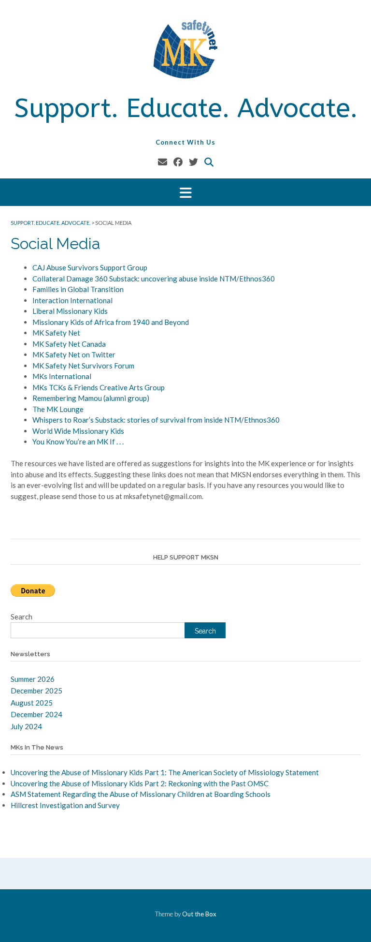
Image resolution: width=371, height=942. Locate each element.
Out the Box (199, 914)
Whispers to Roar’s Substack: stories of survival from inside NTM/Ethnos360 (156, 419)
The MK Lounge (58, 409)
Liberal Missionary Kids (70, 311)
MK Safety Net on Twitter (73, 354)
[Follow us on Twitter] (193, 161)
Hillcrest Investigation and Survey (65, 805)
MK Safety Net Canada (69, 343)
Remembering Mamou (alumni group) (90, 398)
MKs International (61, 376)
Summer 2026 (33, 679)
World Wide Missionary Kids (78, 431)
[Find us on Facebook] (178, 161)
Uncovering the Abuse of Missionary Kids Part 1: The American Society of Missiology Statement (165, 772)
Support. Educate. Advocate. (185, 108)
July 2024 (26, 726)
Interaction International (72, 300)
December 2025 (36, 690)
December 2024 (36, 714)
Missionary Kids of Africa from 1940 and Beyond (110, 322)
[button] (185, 192)
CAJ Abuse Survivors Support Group (89, 267)
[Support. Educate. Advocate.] (185, 49)
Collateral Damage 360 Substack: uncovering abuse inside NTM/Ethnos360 (153, 278)
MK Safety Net (56, 332)
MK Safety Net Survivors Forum (83, 365)
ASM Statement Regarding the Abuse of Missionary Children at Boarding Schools (141, 794)
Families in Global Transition (78, 289)
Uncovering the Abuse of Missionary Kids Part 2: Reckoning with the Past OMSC (140, 783)
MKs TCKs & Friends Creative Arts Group (98, 387)
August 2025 (32, 702)
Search (21, 616)
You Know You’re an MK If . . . (78, 441)
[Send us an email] (162, 161)
